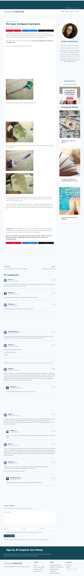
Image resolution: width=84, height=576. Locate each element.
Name (6, 529)
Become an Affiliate (39, 567)
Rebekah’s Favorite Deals (56, 567)
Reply (53, 279)
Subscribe (68, 565)
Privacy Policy (37, 571)
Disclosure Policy (38, 569)
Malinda (10, 292)
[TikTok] (71, 8)
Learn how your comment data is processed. (37, 539)
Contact (68, 567)
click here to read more (70, 84)
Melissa (12, 430)
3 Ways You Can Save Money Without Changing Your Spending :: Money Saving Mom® (31, 362)
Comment (7, 512)
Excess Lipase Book (55, 565)
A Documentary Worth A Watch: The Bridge (15, 267)
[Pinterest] (76, 8)
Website (42, 529)
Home (62, 11)
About (67, 11)
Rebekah (13, 387)
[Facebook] (67, 8)
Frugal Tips (16, 21)
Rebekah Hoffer (10, 26)
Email (24, 529)
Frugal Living (9, 21)
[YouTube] (74, 8)
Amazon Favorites (55, 573)
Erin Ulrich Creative (24, 566)
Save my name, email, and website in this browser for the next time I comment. (23, 532)
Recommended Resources (54, 570)
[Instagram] (69, 8)
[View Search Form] (79, 8)
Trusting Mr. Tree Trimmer (48, 267)
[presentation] (69, 124)
